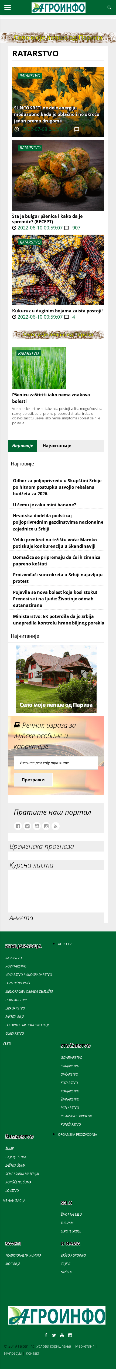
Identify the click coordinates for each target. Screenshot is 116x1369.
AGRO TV (64, 944)
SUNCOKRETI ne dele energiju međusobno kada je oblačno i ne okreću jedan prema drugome (57, 114)
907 (75, 227)
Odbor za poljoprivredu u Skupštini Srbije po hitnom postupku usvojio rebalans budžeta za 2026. (57, 487)
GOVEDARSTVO (71, 1057)
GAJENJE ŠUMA (15, 1157)
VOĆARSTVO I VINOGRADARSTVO (28, 974)
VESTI (7, 1043)
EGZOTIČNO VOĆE (18, 983)
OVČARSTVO (69, 1074)
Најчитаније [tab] (57, 446)
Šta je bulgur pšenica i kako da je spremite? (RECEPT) (47, 219)
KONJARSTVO (70, 1091)
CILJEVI (65, 1263)
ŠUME (9, 1148)
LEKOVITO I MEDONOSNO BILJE (27, 1025)
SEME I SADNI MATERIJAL (22, 1173)
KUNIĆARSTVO (71, 1124)
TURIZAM (67, 1223)
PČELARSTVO (70, 1107)
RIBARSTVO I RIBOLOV (76, 1116)
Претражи (33, 780)
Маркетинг (84, 1346)
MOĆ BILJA (12, 1263)
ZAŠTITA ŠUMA (15, 1165)
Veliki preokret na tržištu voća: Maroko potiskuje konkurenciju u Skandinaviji (55, 543)
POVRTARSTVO (15, 966)
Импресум (13, 1353)
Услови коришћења (53, 1346)
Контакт (32, 1353)
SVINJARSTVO (70, 1066)
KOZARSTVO (69, 1082)
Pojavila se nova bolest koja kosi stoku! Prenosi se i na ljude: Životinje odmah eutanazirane (55, 599)
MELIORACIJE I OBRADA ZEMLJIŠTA (29, 991)
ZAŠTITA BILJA (14, 1016)
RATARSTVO (30, 148)
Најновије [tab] (22, 446)
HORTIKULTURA (16, 1000)
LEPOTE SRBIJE (71, 1231)
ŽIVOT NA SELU (71, 1214)
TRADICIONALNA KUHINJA (23, 1255)
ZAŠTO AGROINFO (73, 1255)
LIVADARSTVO (15, 1008)
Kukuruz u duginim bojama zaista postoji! (57, 311)
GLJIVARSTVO (14, 1033)
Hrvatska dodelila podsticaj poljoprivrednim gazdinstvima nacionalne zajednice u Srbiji (58, 522)
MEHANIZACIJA (14, 1200)
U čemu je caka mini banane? (44, 505)
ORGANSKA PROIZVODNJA (77, 1134)
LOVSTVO (12, 1190)
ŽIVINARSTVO (70, 1099)
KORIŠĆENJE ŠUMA (18, 1182)
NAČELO (66, 1272)
